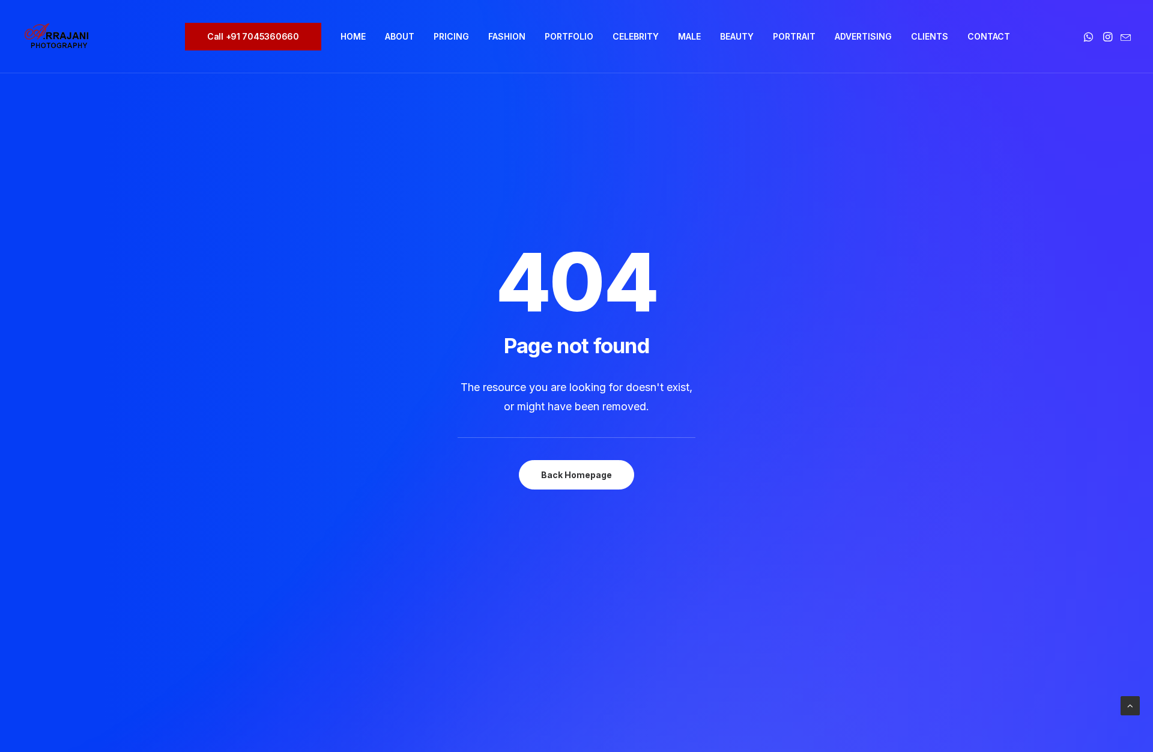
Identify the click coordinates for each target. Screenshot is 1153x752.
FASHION (506, 36)
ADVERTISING (863, 36)
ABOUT (399, 36)
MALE (689, 36)
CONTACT (988, 36)
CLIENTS (929, 36)
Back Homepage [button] (576, 475)
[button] (1089, 36)
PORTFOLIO (569, 36)
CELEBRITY (636, 36)
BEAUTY (737, 36)
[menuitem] (257, 36)
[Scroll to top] (1130, 705)
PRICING (451, 36)
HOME (353, 36)
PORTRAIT (794, 36)
